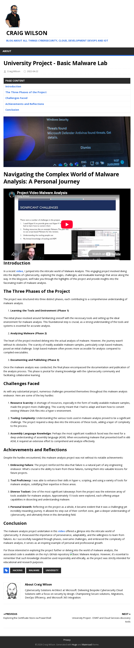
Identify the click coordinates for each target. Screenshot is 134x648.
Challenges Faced (16, 98)
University (52, 570)
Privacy (67, 639)
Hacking (18, 570)
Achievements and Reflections (24, 104)
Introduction (13, 86)
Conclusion (12, 109)
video (19, 271)
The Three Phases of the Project (26, 92)
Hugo (74, 644)
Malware (34, 570)
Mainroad (87, 644)
